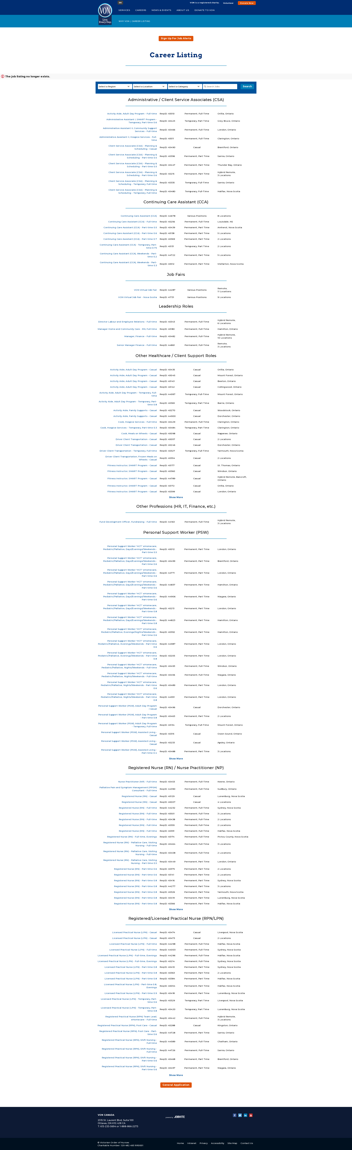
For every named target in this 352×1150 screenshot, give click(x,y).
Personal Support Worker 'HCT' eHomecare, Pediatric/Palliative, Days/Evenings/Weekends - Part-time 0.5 (130, 549)
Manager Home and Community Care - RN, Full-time (127, 329)
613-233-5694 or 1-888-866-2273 (119, 1126)
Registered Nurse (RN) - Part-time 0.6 (135, 869)
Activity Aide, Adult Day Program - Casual (133, 369)
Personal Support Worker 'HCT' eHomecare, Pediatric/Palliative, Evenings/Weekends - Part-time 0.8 (127, 655)
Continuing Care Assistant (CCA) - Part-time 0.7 (130, 239)
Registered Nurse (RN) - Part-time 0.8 (135, 880)
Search (247, 86)
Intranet (191, 1143)
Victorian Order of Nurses (114, 1142)
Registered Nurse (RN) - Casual (139, 796)
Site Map (232, 1143)
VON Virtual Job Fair (145, 290)
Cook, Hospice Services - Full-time (137, 422)
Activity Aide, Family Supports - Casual (135, 410)
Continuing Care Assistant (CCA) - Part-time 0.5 (130, 227)
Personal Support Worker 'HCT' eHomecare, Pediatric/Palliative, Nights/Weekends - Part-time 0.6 (129, 685)
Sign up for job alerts (176, 38)
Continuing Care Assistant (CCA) (139, 216)
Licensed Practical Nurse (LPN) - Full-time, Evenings (127, 955)
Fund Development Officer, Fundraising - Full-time (128, 522)
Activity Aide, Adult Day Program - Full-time (132, 113)
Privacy (204, 1143)
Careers (140, 10)
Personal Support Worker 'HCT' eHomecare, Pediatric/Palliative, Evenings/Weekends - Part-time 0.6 (127, 644)
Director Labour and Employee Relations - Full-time (127, 321)
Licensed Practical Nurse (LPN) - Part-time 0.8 (131, 967)
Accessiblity (217, 1143)
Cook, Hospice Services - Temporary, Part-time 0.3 (128, 427)
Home (180, 1143)
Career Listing (141, 21)
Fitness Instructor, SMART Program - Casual (132, 465)
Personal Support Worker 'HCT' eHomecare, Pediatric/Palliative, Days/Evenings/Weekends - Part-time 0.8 (130, 608)
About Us (183, 10)
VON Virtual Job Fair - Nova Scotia (137, 297)
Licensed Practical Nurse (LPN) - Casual (134, 932)
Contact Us (247, 1143)
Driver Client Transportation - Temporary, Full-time (128, 450)
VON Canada (106, 1115)
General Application (176, 1084)
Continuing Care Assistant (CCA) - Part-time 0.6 (130, 233)
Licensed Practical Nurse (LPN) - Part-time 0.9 (131, 993)
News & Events (161, 10)
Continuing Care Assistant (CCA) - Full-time (132, 221)
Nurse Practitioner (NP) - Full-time (137, 781)
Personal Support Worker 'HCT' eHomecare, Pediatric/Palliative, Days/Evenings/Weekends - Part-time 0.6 (130, 561)
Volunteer (228, 3)
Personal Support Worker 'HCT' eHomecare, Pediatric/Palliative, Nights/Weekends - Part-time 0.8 (129, 697)
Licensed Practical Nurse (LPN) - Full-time (133, 944)
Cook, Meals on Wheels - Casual (139, 433)
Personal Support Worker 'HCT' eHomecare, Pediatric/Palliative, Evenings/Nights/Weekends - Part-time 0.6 (129, 632)
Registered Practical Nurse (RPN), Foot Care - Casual (127, 1025)
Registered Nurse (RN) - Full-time (138, 807)
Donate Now (246, 3)
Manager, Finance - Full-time (140, 336)
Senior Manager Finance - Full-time (137, 345)
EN (120, 3)
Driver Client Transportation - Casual (136, 439)
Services (124, 10)
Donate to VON (204, 10)
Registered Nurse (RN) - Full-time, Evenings (132, 836)
